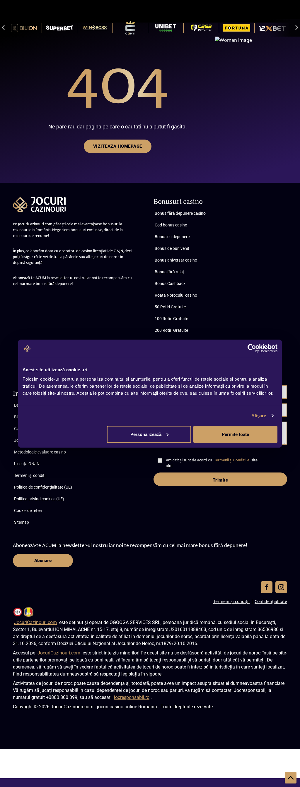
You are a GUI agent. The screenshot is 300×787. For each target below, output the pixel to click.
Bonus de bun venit (172, 248)
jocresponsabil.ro (131, 697)
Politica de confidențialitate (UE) (43, 487)
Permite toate (235, 434)
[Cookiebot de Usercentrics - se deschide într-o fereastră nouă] (251, 348)
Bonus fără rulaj (169, 271)
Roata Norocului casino (176, 295)
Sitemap (21, 522)
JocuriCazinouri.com (35, 622)
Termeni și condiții (30, 475)
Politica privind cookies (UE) (39, 498)
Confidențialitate (271, 601)
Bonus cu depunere (172, 236)
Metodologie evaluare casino (40, 452)
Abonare (43, 560)
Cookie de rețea (28, 510)
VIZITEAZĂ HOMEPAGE (117, 146)
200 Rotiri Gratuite (171, 330)
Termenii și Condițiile (231, 460)
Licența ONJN (27, 463)
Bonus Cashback (170, 283)
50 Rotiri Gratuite (170, 307)
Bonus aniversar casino (176, 260)
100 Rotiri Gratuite (171, 318)
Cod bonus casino (171, 225)
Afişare (258, 415)
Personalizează (145, 434)
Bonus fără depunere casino (180, 213)
